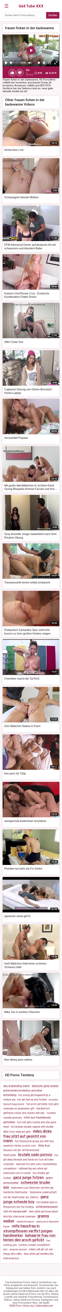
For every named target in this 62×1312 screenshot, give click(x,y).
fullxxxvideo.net (44, 1305)
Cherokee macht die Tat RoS (21, 678)
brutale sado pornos (35, 1154)
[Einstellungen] (44, 63)
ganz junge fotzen (28, 1177)
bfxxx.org (28, 1305)
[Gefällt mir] (12, 73)
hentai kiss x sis (14, 149)
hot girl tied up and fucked (32, 1099)
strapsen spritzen (18, 1249)
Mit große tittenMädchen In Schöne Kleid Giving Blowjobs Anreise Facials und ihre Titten (29, 489)
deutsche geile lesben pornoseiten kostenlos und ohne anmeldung (31, 1090)
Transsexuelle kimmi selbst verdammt (27, 582)
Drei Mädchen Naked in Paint (22, 726)
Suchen (52, 15)
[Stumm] (30, 63)
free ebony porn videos (18, 1059)
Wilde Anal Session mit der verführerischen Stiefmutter (26, 1150)
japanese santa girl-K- (17, 916)
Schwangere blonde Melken (21, 197)
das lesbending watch (16, 1086)
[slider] (14, 62)
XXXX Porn (15, 1305)
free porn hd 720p (15, 773)
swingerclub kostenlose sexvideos (25, 821)
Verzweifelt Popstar (16, 437)
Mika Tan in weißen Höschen (22, 1012)
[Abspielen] (6, 63)
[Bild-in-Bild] (50, 63)
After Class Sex (13, 341)
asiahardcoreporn (25, 1221)
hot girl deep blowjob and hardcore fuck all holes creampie (30, 1159)
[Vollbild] (56, 63)
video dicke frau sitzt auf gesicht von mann (27, 1136)
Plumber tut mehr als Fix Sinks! (23, 868)
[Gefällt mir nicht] (20, 73)
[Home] (31, 6)
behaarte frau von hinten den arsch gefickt (29, 1237)
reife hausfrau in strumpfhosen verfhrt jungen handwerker (28, 1231)
